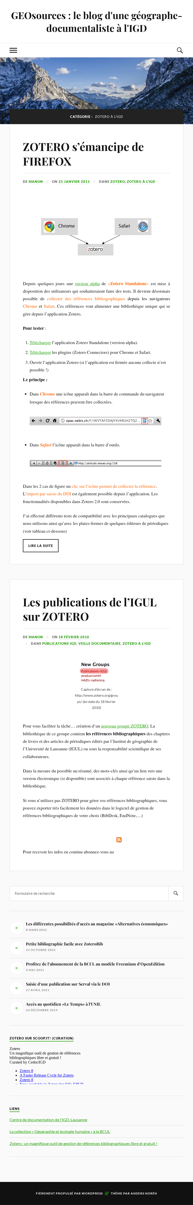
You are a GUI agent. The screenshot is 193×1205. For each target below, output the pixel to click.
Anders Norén (144, 1193)
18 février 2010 (74, 637)
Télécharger (40, 342)
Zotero (117, 182)
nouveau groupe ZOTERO (124, 726)
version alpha (87, 283)
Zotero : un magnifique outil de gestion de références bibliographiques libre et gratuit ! (83, 1143)
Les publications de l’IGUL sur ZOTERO (89, 608)
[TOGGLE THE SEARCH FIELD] (179, 50)
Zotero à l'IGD (141, 182)
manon (36, 182)
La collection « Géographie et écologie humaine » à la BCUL (60, 1131)
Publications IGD (59, 643)
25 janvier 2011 (74, 182)
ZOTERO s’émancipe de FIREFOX (83, 153)
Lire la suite (40, 546)
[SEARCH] (175, 893)
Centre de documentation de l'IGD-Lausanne (48, 1119)
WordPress (92, 1193)
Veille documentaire (99, 643)
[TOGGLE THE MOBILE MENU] (13, 50)
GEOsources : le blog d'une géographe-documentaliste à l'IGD (96, 21)
